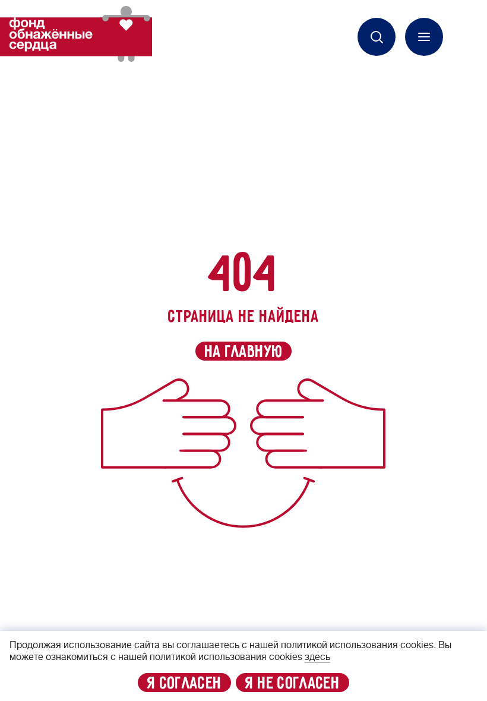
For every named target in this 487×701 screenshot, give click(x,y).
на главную (244, 352)
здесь (317, 657)
